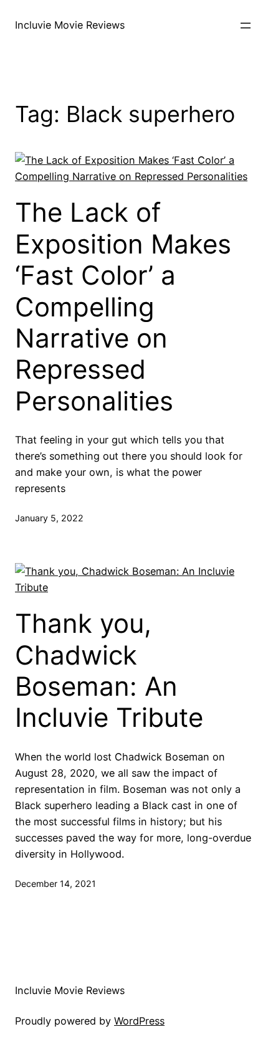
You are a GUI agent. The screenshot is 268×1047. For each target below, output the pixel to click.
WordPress (139, 1021)
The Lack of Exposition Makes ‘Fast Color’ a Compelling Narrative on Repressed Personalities (123, 306)
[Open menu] (245, 25)
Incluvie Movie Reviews (70, 25)
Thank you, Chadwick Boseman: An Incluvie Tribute (109, 670)
